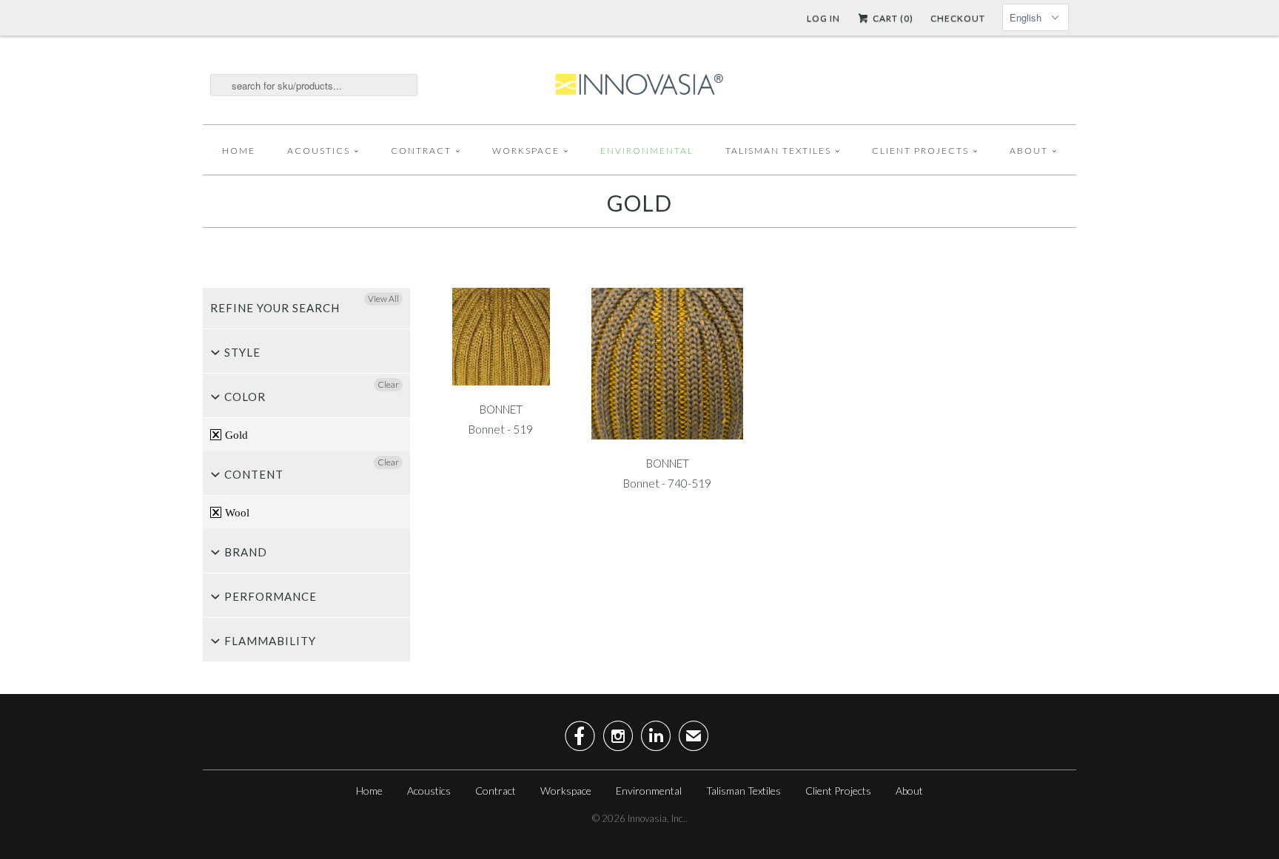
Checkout (957, 18)
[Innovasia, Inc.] (639, 85)
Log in (823, 18)
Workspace (526, 150)
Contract (421, 150)
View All (383, 298)
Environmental (647, 150)
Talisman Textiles (778, 150)
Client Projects (920, 150)
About (1029, 150)
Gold (639, 202)
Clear (388, 384)
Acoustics (318, 150)
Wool (235, 513)
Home (238, 150)
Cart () (891, 18)
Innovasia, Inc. (656, 818)
